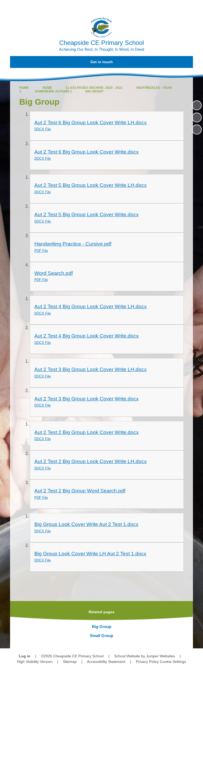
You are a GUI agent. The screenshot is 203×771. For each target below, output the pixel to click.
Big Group (94, 91)
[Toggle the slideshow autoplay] (197, 105)
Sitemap (70, 661)
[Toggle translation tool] (168, 6)
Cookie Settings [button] (173, 661)
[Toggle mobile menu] (196, 6)
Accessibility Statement (106, 661)
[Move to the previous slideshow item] (197, 117)
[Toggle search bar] (182, 6)
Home (24, 88)
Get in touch (101, 62)
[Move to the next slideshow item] (197, 129)
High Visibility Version (34, 661)
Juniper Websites (160, 656)
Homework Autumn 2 (53, 91)
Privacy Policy (147, 661)
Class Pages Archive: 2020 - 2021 (94, 88)
